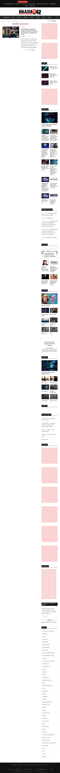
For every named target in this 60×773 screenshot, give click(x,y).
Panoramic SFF (45, 726)
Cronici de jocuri (46, 666)
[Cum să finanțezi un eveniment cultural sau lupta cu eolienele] (54, 179)
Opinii (43, 723)
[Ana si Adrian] (43, 582)
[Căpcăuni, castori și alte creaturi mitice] (50, 365)
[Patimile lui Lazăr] (54, 378)
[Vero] (52, 594)
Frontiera (44, 699)
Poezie (43, 729)
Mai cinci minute (46, 713)
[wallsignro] (54, 594)
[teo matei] (54, 579)
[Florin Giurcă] (46, 582)
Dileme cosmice (53, 400)
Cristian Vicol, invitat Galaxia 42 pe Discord (53, 75)
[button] (28, 2)
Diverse (38, 17)
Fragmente (44, 696)
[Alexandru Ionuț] (54, 582)
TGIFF (43, 753)
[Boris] (54, 576)
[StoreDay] (52, 585)
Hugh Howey (50, 218)
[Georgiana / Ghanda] (46, 579)
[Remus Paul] (49, 585)
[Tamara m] (43, 588)
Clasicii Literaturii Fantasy (48, 655)
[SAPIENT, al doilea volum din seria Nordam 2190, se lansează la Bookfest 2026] (45, 131)
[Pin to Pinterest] (29, 49)
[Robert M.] (54, 588)
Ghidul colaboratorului (8, 3)
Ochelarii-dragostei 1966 (53, 392)
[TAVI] (46, 594)
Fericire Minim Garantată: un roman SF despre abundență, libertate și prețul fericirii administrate (53, 153)
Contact (51, 769)
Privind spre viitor (46, 737)
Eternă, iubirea (45, 382)
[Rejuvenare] (45, 329)
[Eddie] (52, 591)
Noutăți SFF (45, 718)
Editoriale (44, 672)
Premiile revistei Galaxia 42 (48, 734)
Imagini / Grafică (46, 704)
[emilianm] (43, 576)
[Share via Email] (33, 49)
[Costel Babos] (46, 588)
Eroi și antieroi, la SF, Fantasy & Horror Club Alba (49, 125)
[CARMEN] (46, 591)
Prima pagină (6, 17)
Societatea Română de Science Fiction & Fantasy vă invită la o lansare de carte (29, 31)
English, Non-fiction (46, 680)
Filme (43, 688)
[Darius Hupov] (49, 582)
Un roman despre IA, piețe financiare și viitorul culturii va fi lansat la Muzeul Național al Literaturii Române (53, 170)
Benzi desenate (45, 644)
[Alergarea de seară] (45, 319)
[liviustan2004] (52, 573)
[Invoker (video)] (54, 310)
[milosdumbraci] (49, 570)
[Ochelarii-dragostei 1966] (54, 387)
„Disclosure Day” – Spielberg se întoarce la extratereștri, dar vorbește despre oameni (48, 425)
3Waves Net (34, 771)
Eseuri (43, 682)
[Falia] (54, 329)
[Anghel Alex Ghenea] (52, 579)
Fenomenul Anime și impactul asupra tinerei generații (45, 268)
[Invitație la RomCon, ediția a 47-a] (45, 195)
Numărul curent (53, 3)
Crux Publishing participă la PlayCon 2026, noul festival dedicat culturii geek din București (45, 153)
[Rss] (56, 21)
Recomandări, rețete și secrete (49, 743)
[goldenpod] (46, 597)
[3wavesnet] (54, 573)
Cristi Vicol (45, 771)
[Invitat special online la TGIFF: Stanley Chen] (45, 276)
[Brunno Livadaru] (49, 573)
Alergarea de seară (44, 324)
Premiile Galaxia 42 (32, 3)
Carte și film (45, 650)
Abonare (50, 620)
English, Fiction (45, 677)
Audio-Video (45, 642)
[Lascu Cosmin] (49, 579)
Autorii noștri (24, 3)
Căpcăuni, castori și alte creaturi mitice (48, 373)
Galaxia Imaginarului (47, 702)
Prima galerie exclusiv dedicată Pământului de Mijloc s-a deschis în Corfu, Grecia (54, 138)
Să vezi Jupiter (45, 391)
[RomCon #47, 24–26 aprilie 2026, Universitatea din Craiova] (45, 161)
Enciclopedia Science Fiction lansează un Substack (53, 201)
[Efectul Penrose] (50, 298)
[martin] (49, 594)
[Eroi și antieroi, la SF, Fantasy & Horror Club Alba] (50, 117)
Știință (43, 748)
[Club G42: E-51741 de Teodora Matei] (45, 68)
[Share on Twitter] (28, 49)
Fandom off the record (47, 685)
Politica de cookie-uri (28, 769)
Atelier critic (45, 639)
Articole (32, 17)
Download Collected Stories (49, 350)
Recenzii (25, 17)
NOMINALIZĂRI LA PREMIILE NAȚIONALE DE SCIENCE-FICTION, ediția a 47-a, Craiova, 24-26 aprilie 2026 (45, 187)
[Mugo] (49, 576)
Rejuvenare (44, 333)
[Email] (33, 5)
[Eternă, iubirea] (45, 378)
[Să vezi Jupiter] (45, 387)
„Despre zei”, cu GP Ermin (48, 631)
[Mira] (52, 570)
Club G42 (44, 658)
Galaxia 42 (23, 36)
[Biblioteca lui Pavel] (54, 319)
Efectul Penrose (46, 305)
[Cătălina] (52, 597)
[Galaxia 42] (52, 576)
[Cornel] (54, 585)
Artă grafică (45, 633)
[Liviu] (43, 585)
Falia (51, 333)
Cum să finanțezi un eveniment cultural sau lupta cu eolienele (54, 185)
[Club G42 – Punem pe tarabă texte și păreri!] (45, 83)
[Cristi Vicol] (54, 591)
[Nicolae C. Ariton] (46, 585)
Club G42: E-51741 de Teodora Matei (53, 67)
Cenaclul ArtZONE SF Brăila (48, 652)
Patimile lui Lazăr (53, 382)
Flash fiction (45, 691)
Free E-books (39, 3)
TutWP (38, 771)
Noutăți (44, 715)
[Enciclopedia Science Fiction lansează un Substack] (54, 195)
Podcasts (19, 17)
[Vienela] (46, 570)
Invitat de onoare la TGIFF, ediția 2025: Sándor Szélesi (54, 282)
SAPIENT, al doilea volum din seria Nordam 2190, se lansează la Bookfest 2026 (45, 138)
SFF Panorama (45, 745)
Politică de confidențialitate (41, 769)
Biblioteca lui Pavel (52, 324)
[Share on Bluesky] (32, 49)
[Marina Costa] (46, 576)
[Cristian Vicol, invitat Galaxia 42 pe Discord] (45, 75)
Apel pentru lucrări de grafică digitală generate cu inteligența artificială (53, 269)
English (49, 17)
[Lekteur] (52, 582)
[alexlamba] (54, 570)
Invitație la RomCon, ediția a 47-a (45, 201)
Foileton (44, 693)
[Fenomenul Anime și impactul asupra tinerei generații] (45, 262)
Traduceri (44, 756)
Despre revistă (17, 3)
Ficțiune (12, 17)
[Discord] (26, 5)
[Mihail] (43, 573)
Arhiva (43, 17)
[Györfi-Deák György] (43, 579)
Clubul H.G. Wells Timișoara (48, 661)
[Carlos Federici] (46, 573)
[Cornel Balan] (49, 591)
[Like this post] (25, 49)
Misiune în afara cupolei (45, 315)
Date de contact (46, 3)
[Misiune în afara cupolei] (45, 310)
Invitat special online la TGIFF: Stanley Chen (45, 282)
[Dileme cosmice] (54, 396)
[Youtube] (31, 5)
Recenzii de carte (46, 740)
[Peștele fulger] (45, 396)
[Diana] (43, 570)
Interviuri (44, 707)
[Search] (57, 17)
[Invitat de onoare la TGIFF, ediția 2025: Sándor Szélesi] (54, 276)
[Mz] (54, 597)
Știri (43, 751)
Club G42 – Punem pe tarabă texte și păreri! (53, 82)
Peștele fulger (45, 400)
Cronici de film (45, 663)
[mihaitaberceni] (49, 588)
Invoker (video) (53, 314)
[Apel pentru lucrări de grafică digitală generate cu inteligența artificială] (54, 262)
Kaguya (44, 710)
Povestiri (44, 732)
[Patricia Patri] (52, 588)
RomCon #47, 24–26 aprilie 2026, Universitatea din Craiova (45, 167)
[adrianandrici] (43, 594)
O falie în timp (45, 721)
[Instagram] (28, 5)
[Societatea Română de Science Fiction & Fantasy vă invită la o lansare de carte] (10, 32)
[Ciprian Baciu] (43, 591)
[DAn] (49, 597)
